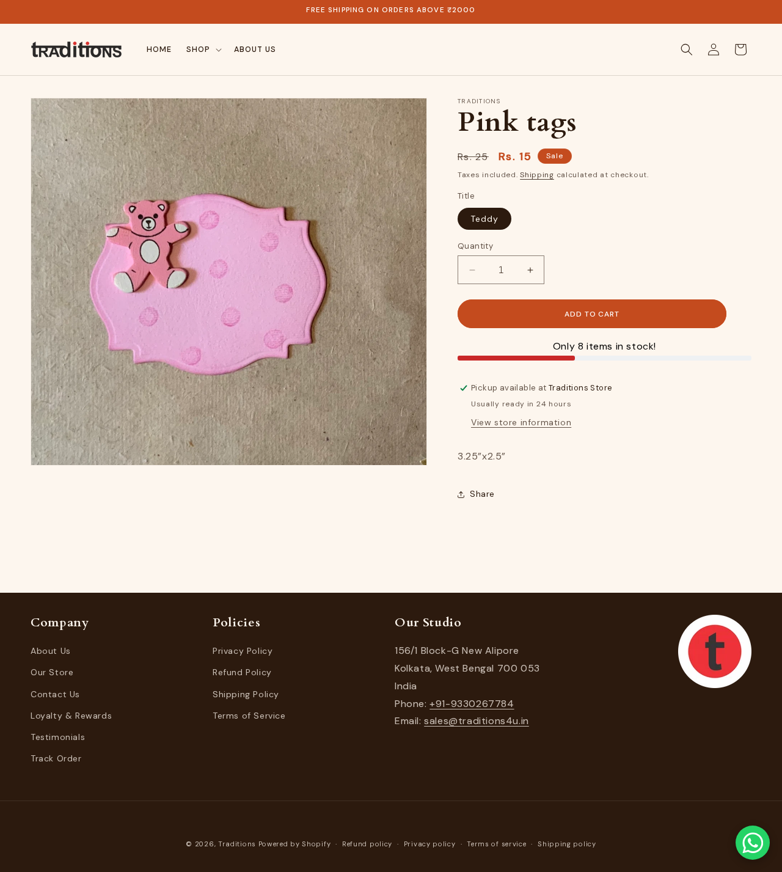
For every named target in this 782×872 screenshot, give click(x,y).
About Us (51, 650)
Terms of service (496, 843)
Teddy (484, 218)
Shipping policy (567, 843)
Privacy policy (430, 843)
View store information (521, 422)
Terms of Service (249, 715)
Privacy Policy (242, 650)
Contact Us (55, 694)
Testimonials (58, 736)
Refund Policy (242, 672)
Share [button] (482, 493)
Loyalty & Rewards (71, 715)
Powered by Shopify (294, 844)
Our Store (52, 672)
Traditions (237, 844)
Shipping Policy (246, 694)
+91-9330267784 (471, 703)
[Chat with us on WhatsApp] (753, 843)
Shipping (537, 175)
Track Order (56, 758)
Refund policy (367, 843)
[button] (203, 49)
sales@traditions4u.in (476, 721)
